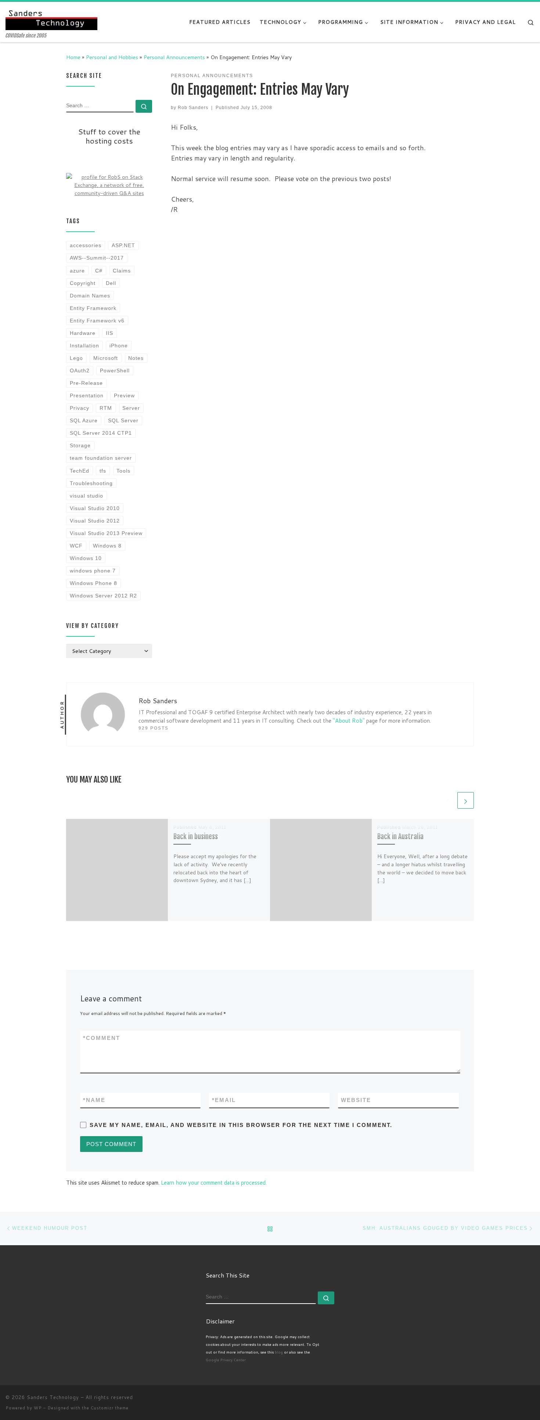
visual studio (86, 496)
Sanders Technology (53, 1397)
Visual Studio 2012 (95, 521)
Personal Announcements (174, 57)
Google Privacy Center (226, 1359)
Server (131, 408)
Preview (124, 395)
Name (94, 1100)
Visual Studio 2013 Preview (106, 533)
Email (224, 1100)
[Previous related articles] (447, 800)
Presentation (87, 395)
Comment (101, 1038)
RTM (106, 408)
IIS (109, 333)
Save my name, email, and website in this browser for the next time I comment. (241, 1125)
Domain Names (90, 296)
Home (73, 57)
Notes (136, 358)
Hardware (83, 333)
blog (279, 1352)
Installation (84, 345)
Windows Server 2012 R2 (103, 596)
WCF (76, 546)
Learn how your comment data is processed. (214, 1182)
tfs (103, 471)
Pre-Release (86, 383)
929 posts (153, 728)
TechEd (79, 471)
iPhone (118, 345)
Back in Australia (400, 836)
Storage (80, 445)
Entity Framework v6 (97, 321)
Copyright (83, 283)
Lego (76, 358)
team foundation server (101, 458)
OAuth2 (80, 370)
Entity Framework (93, 308)
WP (38, 1408)
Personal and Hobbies (112, 57)
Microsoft (105, 358)
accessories (85, 245)
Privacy (79, 408)
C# (98, 271)
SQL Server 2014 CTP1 (101, 433)
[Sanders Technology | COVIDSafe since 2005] (51, 17)
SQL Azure (84, 420)
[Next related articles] (465, 800)
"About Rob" (349, 721)
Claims (122, 271)
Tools (123, 471)
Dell (111, 283)
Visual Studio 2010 (95, 508)
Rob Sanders (193, 107)
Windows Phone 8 (93, 583)
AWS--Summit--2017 (97, 258)
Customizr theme (110, 1408)
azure (77, 271)
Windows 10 (86, 558)
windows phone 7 (93, 571)
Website (356, 1100)
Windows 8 (107, 546)
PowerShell (115, 370)
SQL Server (123, 420)
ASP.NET (123, 245)
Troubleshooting (91, 483)
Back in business (195, 836)
